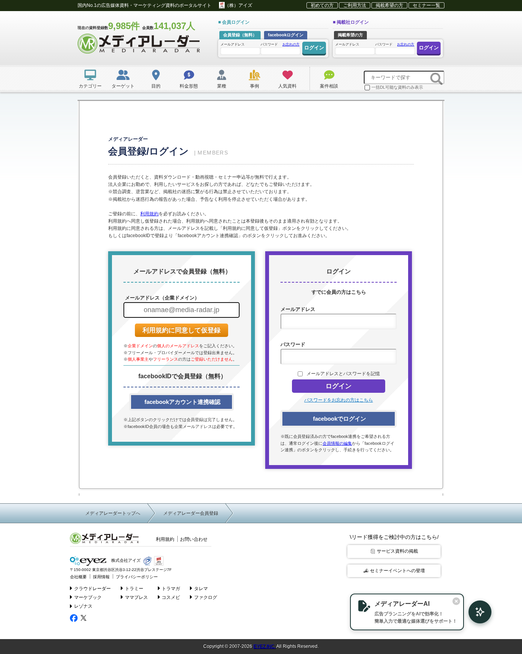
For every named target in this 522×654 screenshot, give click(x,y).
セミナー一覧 (426, 5)
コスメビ (171, 597)
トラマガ (171, 588)
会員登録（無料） (240, 35)
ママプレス (136, 597)
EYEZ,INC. (264, 646)
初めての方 (322, 5)
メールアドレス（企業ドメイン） (161, 298)
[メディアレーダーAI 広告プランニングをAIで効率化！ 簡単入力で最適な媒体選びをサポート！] (476, 611)
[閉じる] (456, 601)
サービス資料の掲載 (397, 551)
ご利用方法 (354, 5)
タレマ (201, 588)
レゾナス (83, 606)
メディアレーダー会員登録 (190, 513)
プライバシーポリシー (137, 576)
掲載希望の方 (389, 5)
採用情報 (101, 576)
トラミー (134, 588)
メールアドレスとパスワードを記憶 (343, 373)
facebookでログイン (338, 418)
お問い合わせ (194, 539)
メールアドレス (232, 44)
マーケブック (88, 597)
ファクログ (205, 597)
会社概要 (78, 576)
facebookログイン (285, 35)
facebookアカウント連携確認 (181, 402)
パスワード (280, 44)
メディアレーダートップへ (112, 513)
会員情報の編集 (337, 443)
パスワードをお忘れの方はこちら (338, 400)
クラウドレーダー (92, 588)
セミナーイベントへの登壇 (397, 570)
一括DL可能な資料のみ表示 (397, 87)
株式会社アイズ (125, 560)
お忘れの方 (291, 44)
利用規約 (149, 213)
